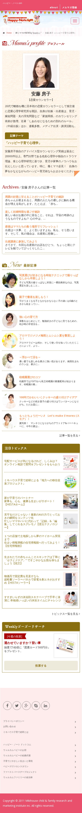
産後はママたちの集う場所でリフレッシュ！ (32, 226)
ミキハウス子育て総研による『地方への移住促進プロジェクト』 (32, 481)
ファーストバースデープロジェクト (20, 771)
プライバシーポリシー (13, 721)
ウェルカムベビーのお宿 (14, 750)
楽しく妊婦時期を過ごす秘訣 (22, 211)
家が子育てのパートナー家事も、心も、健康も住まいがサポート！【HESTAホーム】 (29, 501)
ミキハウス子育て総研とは (15, 731)
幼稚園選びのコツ (30, 377)
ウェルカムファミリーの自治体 (18, 777)
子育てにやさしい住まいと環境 (18, 760)
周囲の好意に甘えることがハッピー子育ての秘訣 (34, 196)
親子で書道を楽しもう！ (34, 297)
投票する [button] (41, 665)
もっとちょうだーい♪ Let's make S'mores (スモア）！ (49, 417)
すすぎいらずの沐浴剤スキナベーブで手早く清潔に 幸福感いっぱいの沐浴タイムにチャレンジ (32, 598)
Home (9, 32)
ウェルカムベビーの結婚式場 (17, 755)
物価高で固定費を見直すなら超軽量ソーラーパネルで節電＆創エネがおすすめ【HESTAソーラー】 (32, 579)
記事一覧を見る (69, 435)
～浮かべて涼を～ (30, 357)
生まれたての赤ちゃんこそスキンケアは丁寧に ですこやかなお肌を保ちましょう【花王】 (32, 560)
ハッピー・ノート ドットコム (17, 744)
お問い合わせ (9, 726)
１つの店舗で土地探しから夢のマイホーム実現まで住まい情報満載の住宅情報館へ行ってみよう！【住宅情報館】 (32, 540)
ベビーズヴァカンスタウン (15, 766)
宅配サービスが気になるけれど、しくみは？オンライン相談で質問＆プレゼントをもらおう (32, 462)
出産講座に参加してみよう (21, 241)
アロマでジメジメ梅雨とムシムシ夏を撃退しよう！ (47, 337)
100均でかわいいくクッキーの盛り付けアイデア (48, 397)
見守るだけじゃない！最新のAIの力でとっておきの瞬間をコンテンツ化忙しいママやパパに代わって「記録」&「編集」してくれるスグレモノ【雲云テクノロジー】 (32, 521)
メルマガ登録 (69, 7)
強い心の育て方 (28, 317)
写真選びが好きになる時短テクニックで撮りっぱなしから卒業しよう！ (48, 276)
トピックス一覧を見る (65, 614)
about (54, 7)
